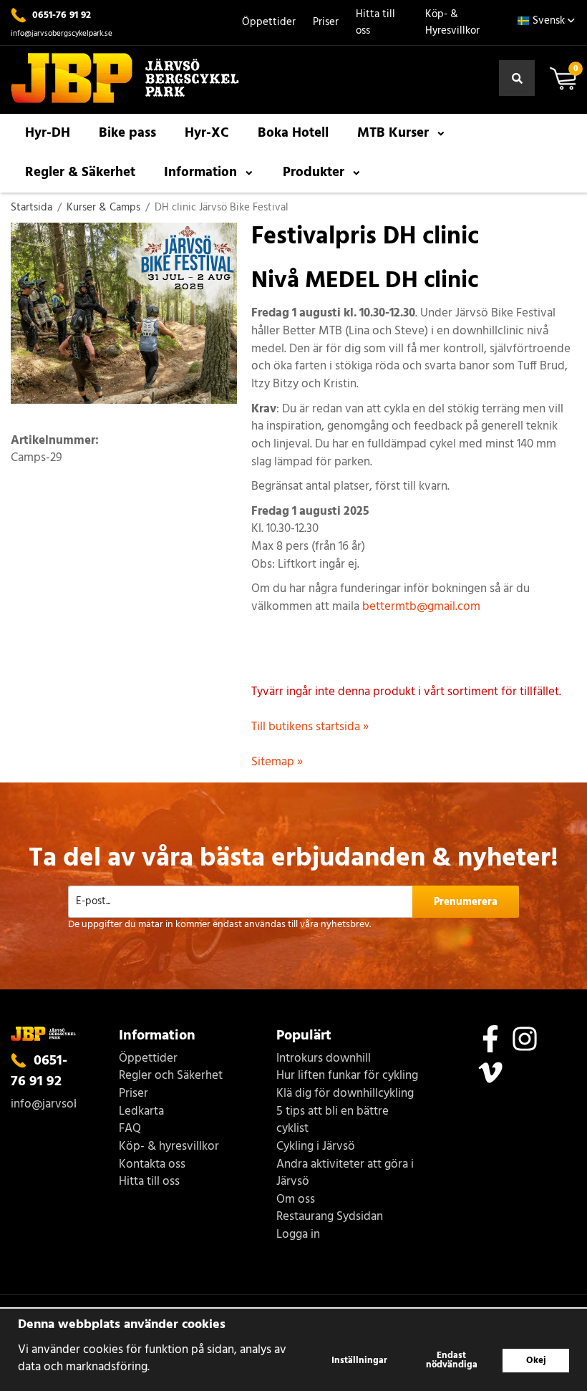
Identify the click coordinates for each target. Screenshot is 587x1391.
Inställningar (359, 1360)
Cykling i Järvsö (315, 1147)
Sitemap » (277, 762)
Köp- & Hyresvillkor (452, 23)
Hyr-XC (207, 133)
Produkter (313, 172)
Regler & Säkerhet (80, 172)
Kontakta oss (152, 1165)
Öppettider (269, 22)
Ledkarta (141, 1112)
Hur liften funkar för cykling (347, 1076)
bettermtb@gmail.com (421, 606)
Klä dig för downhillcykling (345, 1094)
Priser (326, 22)
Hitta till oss (375, 23)
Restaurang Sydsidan (329, 1217)
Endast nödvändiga (451, 1360)
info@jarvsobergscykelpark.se (61, 33)
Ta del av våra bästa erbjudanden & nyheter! (293, 859)
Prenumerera (466, 902)
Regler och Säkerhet (171, 1076)
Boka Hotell (293, 133)
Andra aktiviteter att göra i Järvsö (345, 1173)
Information (200, 172)
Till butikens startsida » (310, 727)
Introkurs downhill (323, 1059)
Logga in (298, 1235)
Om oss (295, 1200)
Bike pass (127, 133)
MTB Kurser (393, 133)
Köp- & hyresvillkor (169, 1147)
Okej (536, 1360)
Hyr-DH (47, 133)
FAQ (130, 1129)
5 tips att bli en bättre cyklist (332, 1120)
